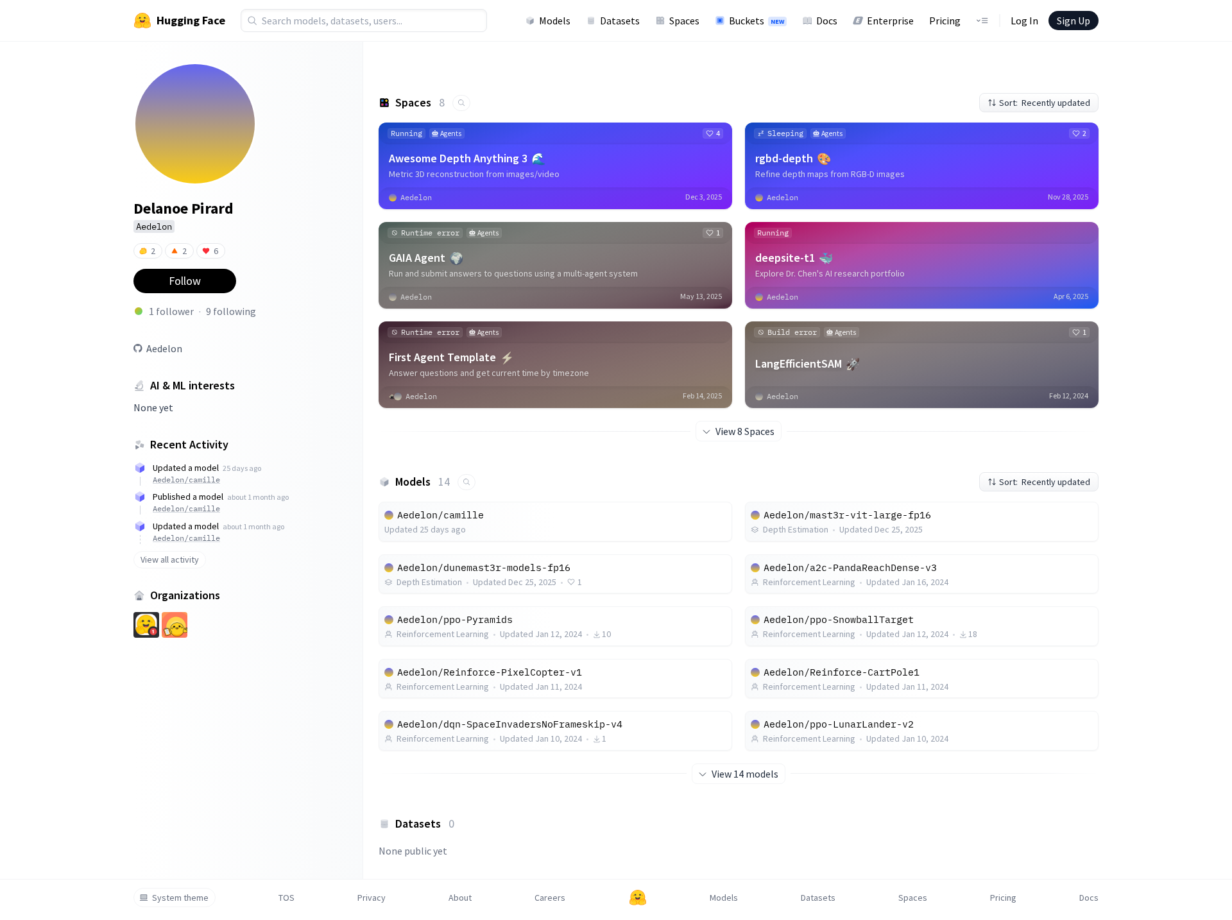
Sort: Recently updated (1044, 102)
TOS (286, 897)
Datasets (620, 20)
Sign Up (1073, 20)
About (460, 897)
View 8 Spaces (744, 431)
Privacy (371, 897)
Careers (550, 897)
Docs (826, 20)
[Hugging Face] (638, 898)
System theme (180, 897)
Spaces (684, 20)
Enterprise (890, 20)
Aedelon (164, 348)
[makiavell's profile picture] (138, 311)
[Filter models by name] (466, 482)
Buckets (756, 20)
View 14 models (745, 773)
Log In (1024, 20)
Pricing (945, 20)
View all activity (170, 559)
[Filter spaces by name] (461, 103)
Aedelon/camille (186, 479)
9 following (231, 311)
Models (554, 20)
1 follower (171, 311)
